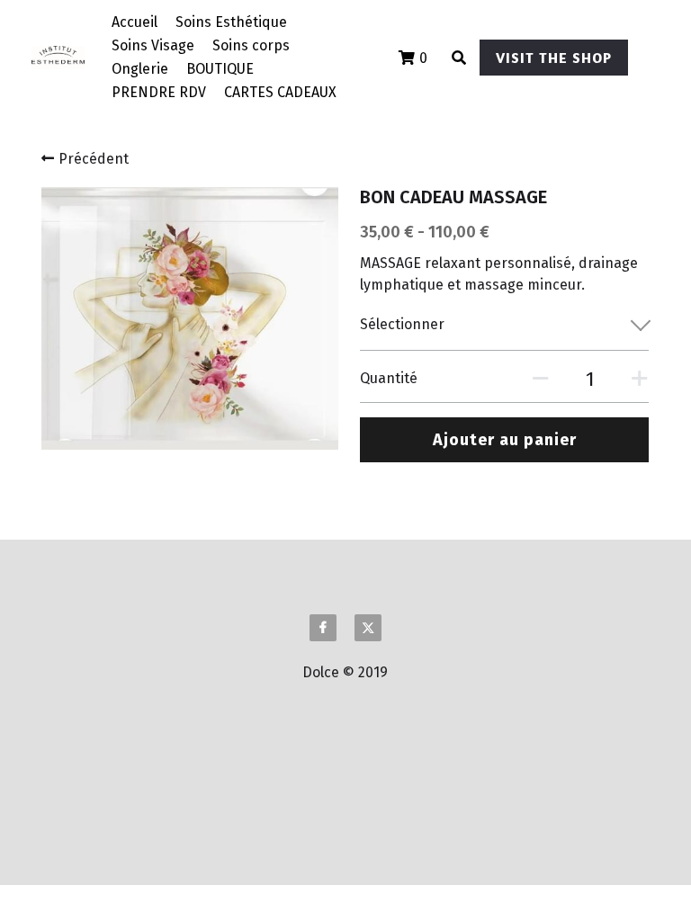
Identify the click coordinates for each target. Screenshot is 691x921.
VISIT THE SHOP (554, 58)
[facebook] (323, 627)
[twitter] (367, 627)
